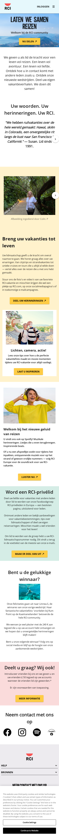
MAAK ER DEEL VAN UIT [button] (28, 554)
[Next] (55, 139)
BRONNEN (7, 772)
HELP (4, 765)
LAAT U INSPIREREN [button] (28, 371)
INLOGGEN (43, 6)
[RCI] (8, 6)
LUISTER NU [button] (28, 477)
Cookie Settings (29, 822)
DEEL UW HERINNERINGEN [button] (28, 300)
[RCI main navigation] (54, 7)
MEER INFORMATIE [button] (29, 698)
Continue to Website (29, 830)
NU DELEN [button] (28, 41)
